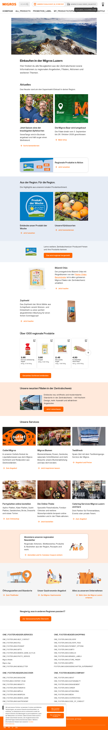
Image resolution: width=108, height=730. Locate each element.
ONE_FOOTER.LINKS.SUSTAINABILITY (67, 681)
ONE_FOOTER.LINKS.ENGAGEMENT (67, 684)
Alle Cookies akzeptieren (55, 709)
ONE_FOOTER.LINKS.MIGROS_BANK (15, 698)
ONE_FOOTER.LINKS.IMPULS (13, 691)
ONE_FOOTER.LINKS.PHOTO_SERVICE (16, 656)
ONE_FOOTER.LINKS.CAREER (64, 688)
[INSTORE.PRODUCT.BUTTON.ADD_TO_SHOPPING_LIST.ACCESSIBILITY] (34, 340)
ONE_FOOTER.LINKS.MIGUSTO (13, 684)
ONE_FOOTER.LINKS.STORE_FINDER (67, 660)
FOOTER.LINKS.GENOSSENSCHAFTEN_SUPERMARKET (73, 666)
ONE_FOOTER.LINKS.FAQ (12, 643)
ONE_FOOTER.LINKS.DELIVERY (65, 639)
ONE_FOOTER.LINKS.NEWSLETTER (15, 666)
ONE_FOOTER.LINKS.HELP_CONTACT (16, 639)
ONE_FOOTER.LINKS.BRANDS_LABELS (68, 656)
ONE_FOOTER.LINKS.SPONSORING (66, 691)
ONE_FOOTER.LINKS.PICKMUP (13, 646)
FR (9, 727)
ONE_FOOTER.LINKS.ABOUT (64, 678)
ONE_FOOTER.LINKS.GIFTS (12, 649)
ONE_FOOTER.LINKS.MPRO (63, 663)
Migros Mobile (7, 660)
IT (12, 727)
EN (17, 727)
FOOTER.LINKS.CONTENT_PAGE (14, 681)
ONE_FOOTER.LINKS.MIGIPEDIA (14, 694)
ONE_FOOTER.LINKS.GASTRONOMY (15, 701)
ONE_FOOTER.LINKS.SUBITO (64, 649)
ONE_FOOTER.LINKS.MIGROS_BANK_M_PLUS (19, 653)
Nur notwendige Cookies (55, 715)
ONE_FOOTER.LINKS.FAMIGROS (14, 688)
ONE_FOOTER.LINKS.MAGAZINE (14, 678)
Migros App (7, 663)
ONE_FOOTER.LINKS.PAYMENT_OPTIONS (69, 646)
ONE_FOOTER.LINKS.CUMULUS (65, 653)
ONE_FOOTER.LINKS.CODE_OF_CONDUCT (69, 701)
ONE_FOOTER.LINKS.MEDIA (64, 694)
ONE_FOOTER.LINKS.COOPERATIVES (67, 698)
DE (5, 727)
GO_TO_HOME (9, 4)
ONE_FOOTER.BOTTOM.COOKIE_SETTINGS (67, 719)
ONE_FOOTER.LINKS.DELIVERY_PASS (67, 643)
